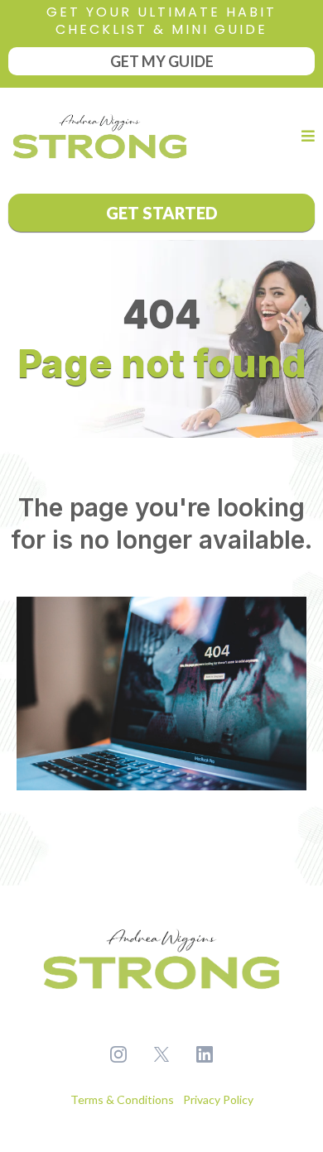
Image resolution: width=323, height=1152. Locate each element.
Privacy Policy (217, 1099)
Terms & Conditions (123, 1099)
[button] (305, 136)
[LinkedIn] (204, 1054)
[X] (161, 1054)
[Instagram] (118, 1054)
